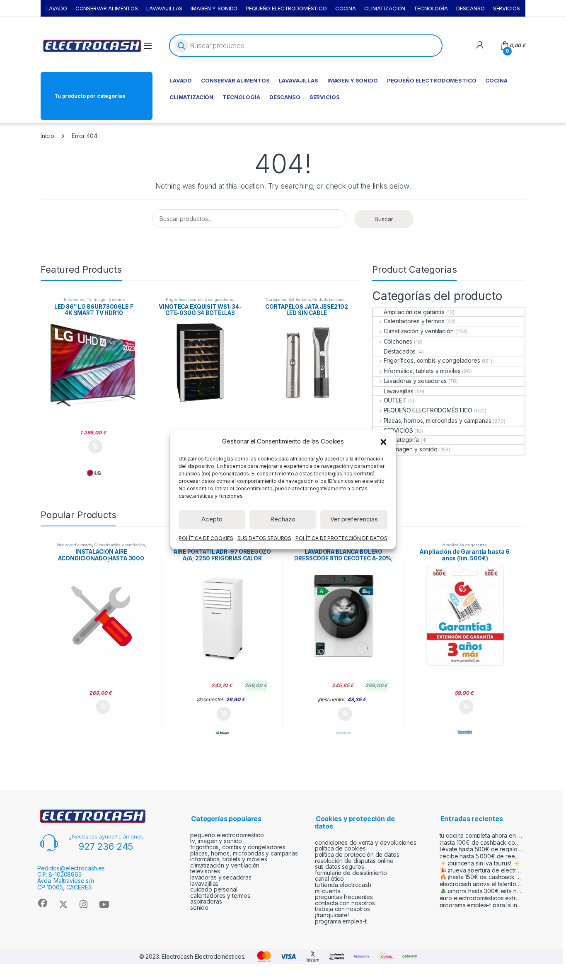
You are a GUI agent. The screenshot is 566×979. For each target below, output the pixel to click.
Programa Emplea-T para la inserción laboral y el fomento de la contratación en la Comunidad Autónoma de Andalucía (481, 905)
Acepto (212, 519)
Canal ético (329, 878)
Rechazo (282, 519)
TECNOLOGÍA (431, 8)
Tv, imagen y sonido (105, 299)
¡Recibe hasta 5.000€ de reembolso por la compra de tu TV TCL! (481, 856)
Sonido (199, 907)
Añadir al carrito (93, 446)
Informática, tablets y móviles (422, 370)
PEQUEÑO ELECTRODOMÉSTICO (286, 8)
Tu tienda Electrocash (343, 884)
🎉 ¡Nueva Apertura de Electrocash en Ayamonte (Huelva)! (481, 870)
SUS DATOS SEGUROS (264, 538)
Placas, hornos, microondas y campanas (437, 420)
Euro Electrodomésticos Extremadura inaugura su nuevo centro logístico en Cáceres (481, 898)
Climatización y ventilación (419, 330)
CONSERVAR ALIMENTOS (106, 8)
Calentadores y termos (414, 321)
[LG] (94, 473)
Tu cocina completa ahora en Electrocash (481, 835)
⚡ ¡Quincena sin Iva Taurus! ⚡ (480, 863)
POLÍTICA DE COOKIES (206, 538)
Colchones (398, 341)
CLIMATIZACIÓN (384, 8)
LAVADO (56, 8)
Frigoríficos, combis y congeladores (199, 299)
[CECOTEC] (343, 733)
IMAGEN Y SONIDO (214, 8)
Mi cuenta (328, 890)
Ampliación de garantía (414, 311)
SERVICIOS (506, 8)
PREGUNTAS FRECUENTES (344, 896)
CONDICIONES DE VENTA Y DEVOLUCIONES (365, 842)
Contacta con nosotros (345, 902)
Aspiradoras (206, 901)
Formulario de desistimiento (351, 872)
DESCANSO (470, 8)
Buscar (384, 219)
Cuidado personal (329, 299)
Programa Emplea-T (341, 921)
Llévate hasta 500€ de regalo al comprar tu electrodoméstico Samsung (481, 849)
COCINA (345, 8)
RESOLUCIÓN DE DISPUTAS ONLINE (354, 860)
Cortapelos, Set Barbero (288, 299)
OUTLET (395, 400)
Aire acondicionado (74, 545)
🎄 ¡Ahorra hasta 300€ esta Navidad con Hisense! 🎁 (481, 891)
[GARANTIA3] (465, 733)
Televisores (73, 299)
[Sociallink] (42, 903)
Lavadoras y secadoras (415, 380)
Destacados (400, 351)
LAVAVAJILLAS (164, 8)
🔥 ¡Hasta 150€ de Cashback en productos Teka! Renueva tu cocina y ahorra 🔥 (481, 877)
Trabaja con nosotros (342, 908)
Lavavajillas (399, 391)
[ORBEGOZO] (222, 733)
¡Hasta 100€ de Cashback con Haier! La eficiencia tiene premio (481, 842)
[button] (383, 441)
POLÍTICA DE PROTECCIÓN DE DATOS (341, 538)
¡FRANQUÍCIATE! (332, 914)
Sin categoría (401, 439)
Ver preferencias (354, 519)
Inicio (47, 135)
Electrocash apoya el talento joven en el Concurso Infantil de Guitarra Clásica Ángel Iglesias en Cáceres (481, 884)
